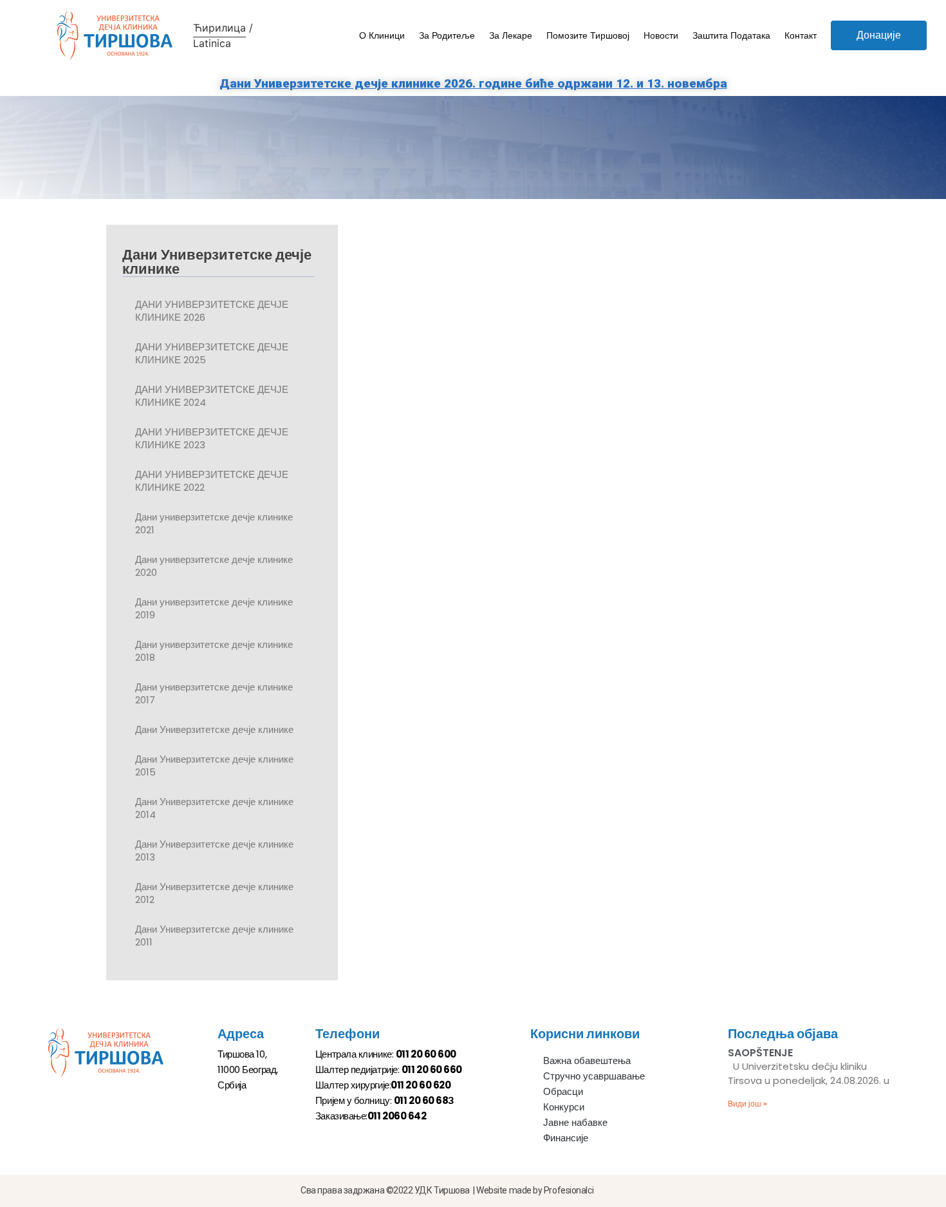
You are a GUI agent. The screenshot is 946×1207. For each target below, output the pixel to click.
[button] (878, 35)
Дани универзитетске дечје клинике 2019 (214, 608)
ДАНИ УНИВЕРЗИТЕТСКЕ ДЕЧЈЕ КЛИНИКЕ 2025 (211, 353)
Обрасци (563, 1091)
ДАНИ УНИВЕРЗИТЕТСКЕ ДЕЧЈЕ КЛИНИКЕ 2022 (211, 481)
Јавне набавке (575, 1122)
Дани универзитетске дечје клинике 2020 (214, 566)
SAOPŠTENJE (760, 1052)
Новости (661, 35)
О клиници (382, 35)
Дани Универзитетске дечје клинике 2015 (214, 765)
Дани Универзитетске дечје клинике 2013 (214, 850)
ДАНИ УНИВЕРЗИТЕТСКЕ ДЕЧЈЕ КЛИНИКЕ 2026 (211, 311)
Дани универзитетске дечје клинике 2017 (214, 693)
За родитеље (447, 35)
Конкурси (563, 1107)
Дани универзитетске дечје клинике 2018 (214, 651)
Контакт (800, 35)
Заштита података (731, 35)
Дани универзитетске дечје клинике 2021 (214, 523)
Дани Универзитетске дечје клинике (214, 729)
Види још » (747, 1103)
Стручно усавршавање (594, 1076)
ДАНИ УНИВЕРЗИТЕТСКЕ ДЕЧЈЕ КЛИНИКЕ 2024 (211, 396)
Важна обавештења (587, 1060)
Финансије (565, 1138)
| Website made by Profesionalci (533, 1190)
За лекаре (510, 35)
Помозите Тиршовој (587, 35)
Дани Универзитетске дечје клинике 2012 (214, 893)
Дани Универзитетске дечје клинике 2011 (214, 935)
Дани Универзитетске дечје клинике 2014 (214, 808)
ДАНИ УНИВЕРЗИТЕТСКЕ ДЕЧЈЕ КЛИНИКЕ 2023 (211, 438)
